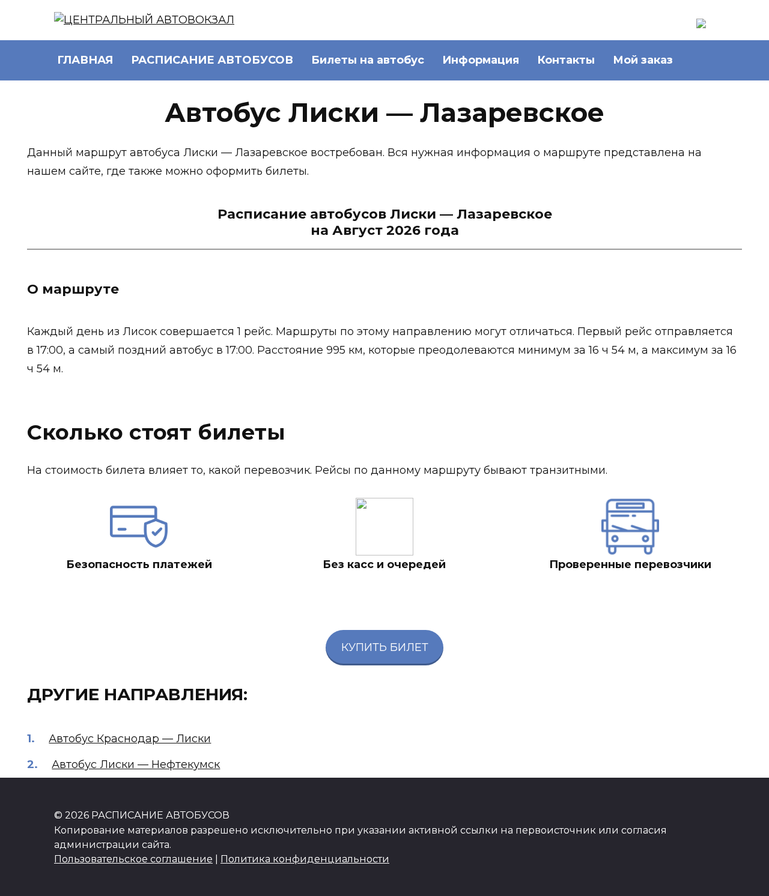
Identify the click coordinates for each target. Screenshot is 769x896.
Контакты (566, 60)
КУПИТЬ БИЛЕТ (384, 647)
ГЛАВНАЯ (85, 60)
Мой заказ (643, 60)
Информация (480, 60)
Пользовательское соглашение (133, 859)
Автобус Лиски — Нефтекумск (136, 764)
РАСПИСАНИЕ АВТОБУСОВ (212, 60)
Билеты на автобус (367, 60)
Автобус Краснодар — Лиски (130, 738)
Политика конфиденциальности (304, 859)
